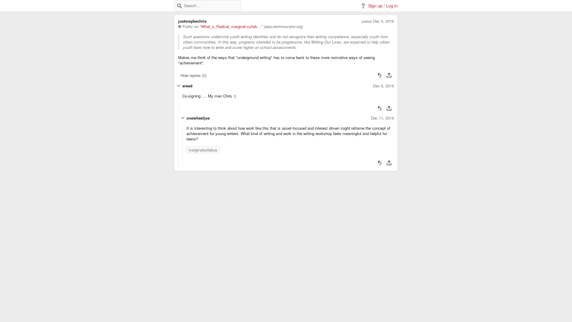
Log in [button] (392, 6)
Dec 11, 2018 (382, 118)
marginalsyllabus (203, 150)
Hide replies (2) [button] (193, 75)
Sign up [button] (375, 6)
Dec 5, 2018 (383, 21)
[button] (179, 6)
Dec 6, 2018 (383, 86)
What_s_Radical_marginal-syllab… (231, 26)
